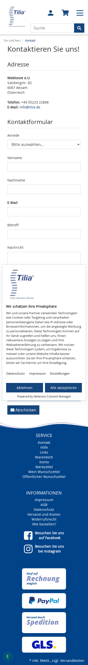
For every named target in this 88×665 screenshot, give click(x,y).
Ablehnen (25, 387)
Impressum (37, 373)
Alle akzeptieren (63, 387)
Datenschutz (15, 373)
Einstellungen (60, 373)
